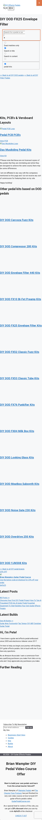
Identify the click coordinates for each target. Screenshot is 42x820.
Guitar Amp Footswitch (9, 623)
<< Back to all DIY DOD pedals (12, 75)
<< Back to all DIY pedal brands (12, 569)
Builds (10, 743)
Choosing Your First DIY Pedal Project (15, 600)
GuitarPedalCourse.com (21, 801)
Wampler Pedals (24, 790)
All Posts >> (5, 598)
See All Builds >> (6, 621)
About (10, 746)
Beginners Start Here (16, 735)
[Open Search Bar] (5, 8)
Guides (11, 738)
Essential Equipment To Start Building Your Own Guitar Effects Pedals (20, 606)
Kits (9, 741)
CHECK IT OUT (21, 816)
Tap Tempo (22, 623)
